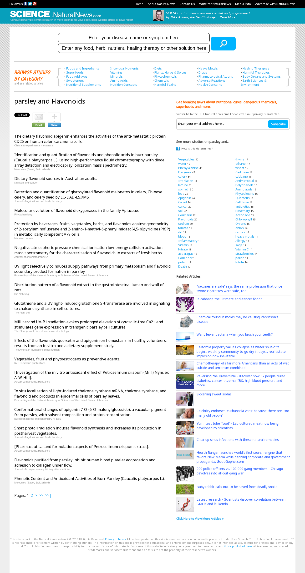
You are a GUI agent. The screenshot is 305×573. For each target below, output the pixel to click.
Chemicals (161, 80)
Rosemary (242, 211)
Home (139, 4)
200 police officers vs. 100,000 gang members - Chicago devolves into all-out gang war (240, 470)
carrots (240, 232)
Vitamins (116, 72)
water (182, 163)
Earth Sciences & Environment (253, 82)
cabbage (241, 176)
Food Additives (76, 76)
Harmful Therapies (256, 72)
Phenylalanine (188, 168)
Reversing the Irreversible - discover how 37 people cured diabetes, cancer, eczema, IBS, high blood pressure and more (241, 380)
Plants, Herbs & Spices (170, 72)
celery (182, 176)
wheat (239, 168)
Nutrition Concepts (123, 84)
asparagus (185, 253)
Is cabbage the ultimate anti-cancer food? (229, 299)
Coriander (185, 258)
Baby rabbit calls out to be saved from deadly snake (237, 486)
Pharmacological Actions (215, 76)
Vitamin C (242, 249)
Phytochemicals (165, 76)
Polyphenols (244, 185)
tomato (183, 228)
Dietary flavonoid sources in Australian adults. (55, 178)
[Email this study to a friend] (38, 115)
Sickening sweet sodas (214, 394)
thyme (239, 159)
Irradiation (185, 181)
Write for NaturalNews (215, 4)
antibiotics (242, 206)
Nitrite (239, 262)
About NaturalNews (161, 4)
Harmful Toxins (165, 84)
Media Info (243, 4)
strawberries (244, 253)
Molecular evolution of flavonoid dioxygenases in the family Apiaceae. (76, 210)
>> (41, 495)
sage (239, 245)
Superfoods (75, 72)
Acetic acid (242, 215)
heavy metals (244, 236)
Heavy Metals (208, 68)
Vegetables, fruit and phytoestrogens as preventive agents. (67, 359)
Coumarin (185, 215)
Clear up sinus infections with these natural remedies (238, 439)
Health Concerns (210, 84)
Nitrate (183, 249)
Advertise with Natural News (275, 4)
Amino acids (244, 189)
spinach (183, 189)
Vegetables (186, 159)
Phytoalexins (244, 193)
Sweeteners (75, 80)
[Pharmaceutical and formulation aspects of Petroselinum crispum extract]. (81, 446)
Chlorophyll (243, 219)
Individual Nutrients (124, 68)
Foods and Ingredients (82, 68)
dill (180, 232)
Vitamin (183, 245)
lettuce (183, 185)
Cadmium (242, 172)
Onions (240, 223)
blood (182, 236)
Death (182, 266)
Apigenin (184, 198)
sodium (183, 223)
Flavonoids (186, 219)
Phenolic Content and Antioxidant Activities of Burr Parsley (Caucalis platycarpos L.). (89, 478)
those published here (238, 546)
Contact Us (187, 4)
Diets (158, 68)
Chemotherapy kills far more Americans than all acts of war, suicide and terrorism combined (243, 365)
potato (183, 262)
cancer (183, 206)
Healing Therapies (256, 68)
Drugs (202, 72)
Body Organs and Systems (262, 76)
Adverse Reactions (211, 80)
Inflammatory (188, 241)
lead (181, 193)
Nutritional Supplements (83, 84)
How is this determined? (197, 148)
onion (239, 228)
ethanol (240, 163)
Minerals (116, 76)
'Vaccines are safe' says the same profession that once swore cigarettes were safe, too (239, 288)
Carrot (182, 202)
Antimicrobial (244, 181)
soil (180, 211)
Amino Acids (119, 80)
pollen (239, 258)
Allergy (240, 241)
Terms (122, 539)
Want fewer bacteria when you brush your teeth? (235, 334)
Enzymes (184, 172)
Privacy (110, 539)
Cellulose (242, 202)
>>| (48, 495)
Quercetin (242, 198)
